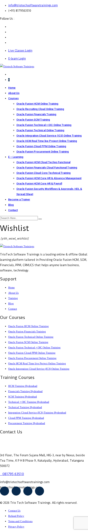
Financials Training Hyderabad (25, 391)
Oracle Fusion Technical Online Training (40, 130)
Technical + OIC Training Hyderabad (28, 401)
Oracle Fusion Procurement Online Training (42, 151)
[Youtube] (16, 491)
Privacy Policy (16, 526)
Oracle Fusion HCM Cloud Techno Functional (43, 162)
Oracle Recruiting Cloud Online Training (40, 109)
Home (12, 87)
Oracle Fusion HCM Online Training (37, 103)
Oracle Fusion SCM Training (33, 119)
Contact (13, 210)
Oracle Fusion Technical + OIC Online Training (43, 125)
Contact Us (14, 510)
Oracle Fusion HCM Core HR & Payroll (39, 183)
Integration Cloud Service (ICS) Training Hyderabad (37, 412)
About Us (13, 93)
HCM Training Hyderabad (22, 385)
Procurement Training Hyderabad (26, 423)
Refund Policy (16, 515)
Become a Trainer (19, 199)
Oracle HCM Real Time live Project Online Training (46, 140)
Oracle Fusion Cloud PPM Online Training (41, 146)
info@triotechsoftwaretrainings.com (33, 5)
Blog (11, 204)
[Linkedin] (39, 491)
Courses (13, 98)
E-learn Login (17, 58)
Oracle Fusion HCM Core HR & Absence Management (48, 178)
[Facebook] (4, 491)
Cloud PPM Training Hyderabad (26, 417)
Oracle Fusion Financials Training (36, 114)
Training (13, 298)
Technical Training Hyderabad (25, 407)
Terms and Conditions (20, 521)
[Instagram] (27, 491)
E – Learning (15, 156)
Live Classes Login (20, 50)
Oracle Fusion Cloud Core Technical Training (43, 172)
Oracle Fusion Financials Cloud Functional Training (46, 167)
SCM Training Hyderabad (22, 396)
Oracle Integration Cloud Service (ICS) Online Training (49, 135)
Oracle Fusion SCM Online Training (28, 342)
